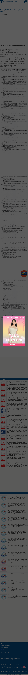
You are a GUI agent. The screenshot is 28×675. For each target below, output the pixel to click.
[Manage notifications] (24, 666)
